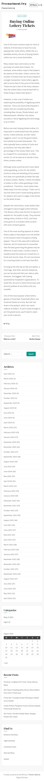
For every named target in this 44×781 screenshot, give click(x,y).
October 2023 (9, 510)
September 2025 (10, 403)
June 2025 (8, 418)
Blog (8, 324)
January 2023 (9, 554)
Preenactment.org (14, 3)
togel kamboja (9, 741)
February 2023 (9, 549)
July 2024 (7, 466)
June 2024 (8, 471)
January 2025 (9, 437)
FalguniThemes (22, 778)
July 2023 (7, 525)
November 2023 (10, 506)
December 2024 (10, 442)
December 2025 (10, 393)
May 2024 (7, 476)
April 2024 (8, 481)
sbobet (6, 759)
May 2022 (7, 593)
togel (6, 622)
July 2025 (7, 413)
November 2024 (10, 447)
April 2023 (8, 540)
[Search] (41, 5)
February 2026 (9, 383)
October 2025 (9, 398)
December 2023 (10, 501)
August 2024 (9, 462)
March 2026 (8, 379)
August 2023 (9, 520)
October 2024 (9, 452)
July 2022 (7, 584)
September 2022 (10, 574)
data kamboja (9, 753)
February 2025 (9, 432)
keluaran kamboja (11, 735)
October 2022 (9, 569)
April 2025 (8, 422)
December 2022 (10, 559)
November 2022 (10, 564)
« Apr (6, 663)
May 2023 (7, 535)
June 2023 (8, 530)
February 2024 (9, 491)
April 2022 (8, 598)
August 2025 (9, 408)
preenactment (22, 29)
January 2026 (9, 388)
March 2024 (8, 486)
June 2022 (8, 589)
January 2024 (9, 496)
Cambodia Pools (10, 747)
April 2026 (8, 374)
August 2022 (9, 579)
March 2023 (8, 545)
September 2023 (10, 515)
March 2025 (8, 427)
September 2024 (10, 457)
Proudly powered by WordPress (15, 775)
